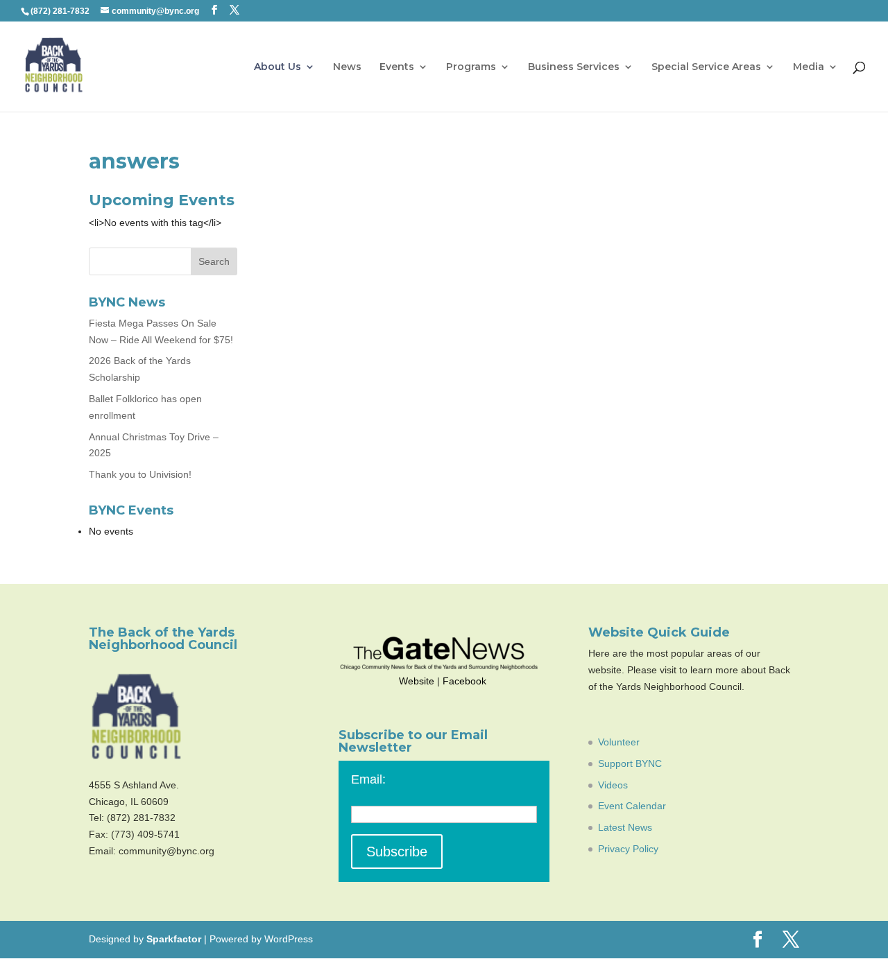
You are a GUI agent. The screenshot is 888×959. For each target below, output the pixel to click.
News (347, 67)
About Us (277, 67)
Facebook (464, 680)
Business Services (574, 67)
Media (808, 67)
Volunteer (619, 742)
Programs (471, 67)
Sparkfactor (173, 938)
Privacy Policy (628, 848)
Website (416, 680)
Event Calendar (632, 805)
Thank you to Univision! (140, 474)
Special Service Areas (706, 67)
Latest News (625, 827)
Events (396, 67)
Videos (613, 784)
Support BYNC (630, 763)
